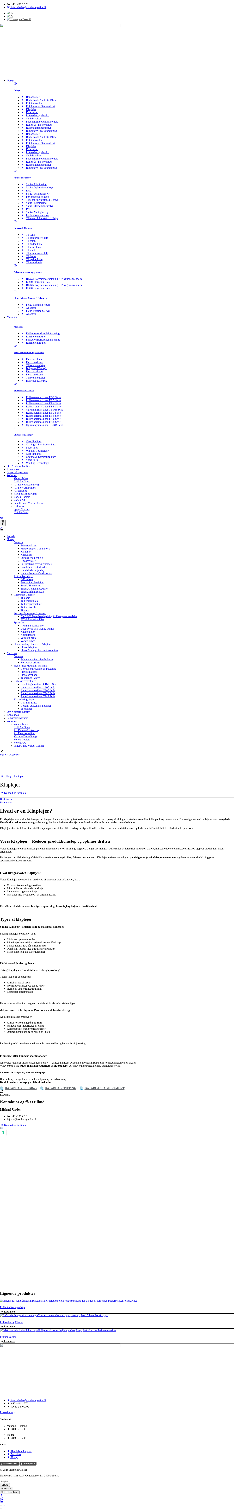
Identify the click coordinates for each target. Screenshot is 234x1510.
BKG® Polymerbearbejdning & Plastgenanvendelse (54, 278)
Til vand (30, 234)
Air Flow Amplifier (24, 733)
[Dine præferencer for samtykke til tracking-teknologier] (3, 1132)
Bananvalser (32, 96)
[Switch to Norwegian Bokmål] (19, 19)
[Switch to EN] (10, 13)
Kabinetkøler (28, 631)
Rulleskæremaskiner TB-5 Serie (43, 400)
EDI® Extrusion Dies (38, 281)
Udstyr (10, 80)
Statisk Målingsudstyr (37, 193)
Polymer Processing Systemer (30, 613)
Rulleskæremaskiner (24, 390)
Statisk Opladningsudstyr (39, 187)
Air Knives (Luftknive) (26, 484)
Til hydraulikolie (29, 600)
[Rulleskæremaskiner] (15, 383)
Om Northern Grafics (18, 466)
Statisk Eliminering (36, 184)
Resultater (6, 1488)
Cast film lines (33, 441)
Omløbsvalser (33, 118)
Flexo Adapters (29, 647)
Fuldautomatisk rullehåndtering (43, 333)
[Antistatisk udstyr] (15, 170)
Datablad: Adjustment (105, 1088)
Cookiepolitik (29, 1463)
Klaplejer (31, 109)
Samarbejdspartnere (17, 472)
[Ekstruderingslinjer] (15, 428)
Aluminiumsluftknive (32, 625)
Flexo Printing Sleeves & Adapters (30, 298)
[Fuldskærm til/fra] (1, 1505)
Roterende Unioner (23, 228)
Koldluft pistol (28, 634)
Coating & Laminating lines (41, 444)
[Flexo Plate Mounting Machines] (15, 345)
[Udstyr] (15, 83)
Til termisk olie (34, 247)
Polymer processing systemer (28, 272)
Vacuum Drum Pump (25, 493)
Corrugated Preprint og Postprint (38, 668)
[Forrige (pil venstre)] (0, 1508)
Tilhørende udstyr (35, 365)
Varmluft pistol (28, 637)
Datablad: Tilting (60, 1088)
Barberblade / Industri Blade (41, 100)
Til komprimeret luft (37, 237)
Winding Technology (37, 450)
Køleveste (19, 506)
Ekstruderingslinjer (23, 434)
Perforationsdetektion (37, 196)
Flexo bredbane (34, 362)
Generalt (18, 542)
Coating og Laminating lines (36, 705)
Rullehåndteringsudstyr (38, 127)
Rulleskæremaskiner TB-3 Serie (43, 397)
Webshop (12, 475)
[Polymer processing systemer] (15, 265)
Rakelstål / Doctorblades (39, 124)
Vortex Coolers (22, 496)
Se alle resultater (9, 1492)
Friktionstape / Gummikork (40, 106)
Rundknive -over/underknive (41, 130)
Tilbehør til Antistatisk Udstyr (42, 199)
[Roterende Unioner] (15, 221)
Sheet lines (32, 447)
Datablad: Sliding (21, 1088)
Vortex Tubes (21, 478)
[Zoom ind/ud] (0, 1505)
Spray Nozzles (21, 509)
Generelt (18, 656)
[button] (117, 530)
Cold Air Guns (22, 481)
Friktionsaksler (34, 103)
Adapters (31, 307)
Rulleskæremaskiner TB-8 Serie (43, 406)
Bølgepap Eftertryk (36, 368)
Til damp (31, 240)
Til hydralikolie (34, 243)
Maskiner (12, 317)
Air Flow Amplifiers (25, 487)
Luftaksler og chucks (37, 115)
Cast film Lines (29, 702)
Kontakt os (13, 469)
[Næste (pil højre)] (1, 1508)
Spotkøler (19, 622)
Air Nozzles (20, 490)
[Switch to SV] (10, 16)
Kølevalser (32, 112)
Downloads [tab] (6, 802)
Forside (11, 536)
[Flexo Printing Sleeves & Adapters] (15, 291)
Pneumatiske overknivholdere (42, 121)
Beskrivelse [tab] (6, 799)
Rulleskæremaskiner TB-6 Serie (43, 403)
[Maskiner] (15, 320)
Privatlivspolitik (10, 1463)
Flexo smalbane (34, 359)
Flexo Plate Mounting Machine (30, 665)
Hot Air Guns (21, 512)
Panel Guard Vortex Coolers (29, 503)
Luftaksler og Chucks (11, 1322)
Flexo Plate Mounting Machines (29, 352)
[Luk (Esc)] (4, 1505)
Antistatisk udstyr (22, 177)
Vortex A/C (20, 499)
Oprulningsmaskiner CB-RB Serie (44, 409)
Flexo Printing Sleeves (38, 304)
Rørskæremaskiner (36, 336)
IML (28, 190)
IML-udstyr (27, 579)
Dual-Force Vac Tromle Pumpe (37, 628)
